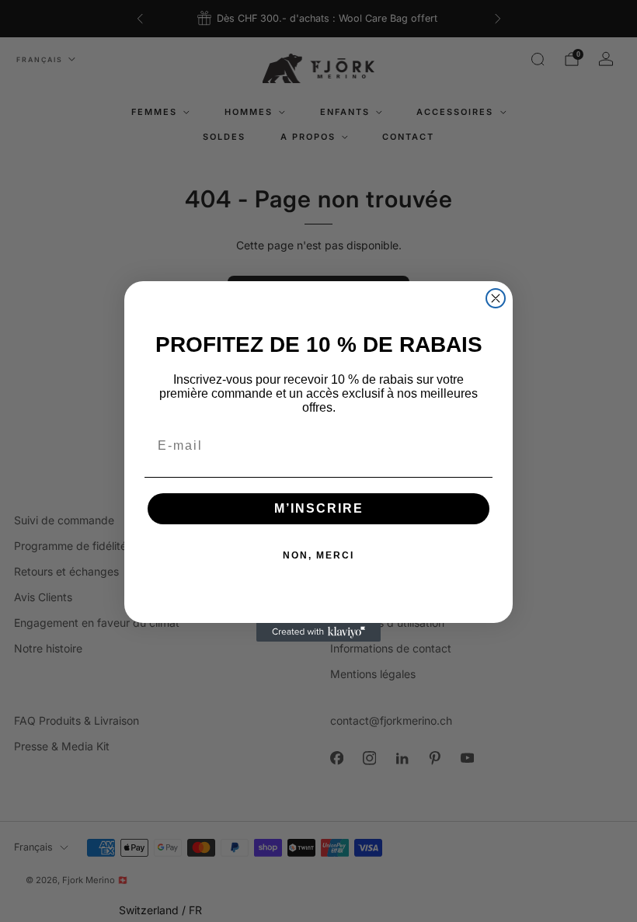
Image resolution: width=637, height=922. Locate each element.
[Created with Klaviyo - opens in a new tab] (318, 632)
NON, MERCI (318, 555)
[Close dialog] (495, 298)
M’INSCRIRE (319, 508)
